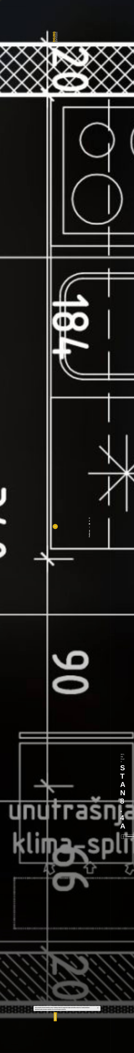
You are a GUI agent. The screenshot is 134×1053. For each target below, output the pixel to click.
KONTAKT (55, 1017)
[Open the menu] (55, 526)
